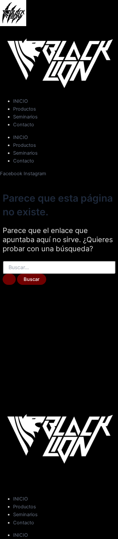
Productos (24, 109)
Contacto (23, 125)
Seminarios (25, 117)
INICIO (20, 101)
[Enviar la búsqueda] (9, 279)
